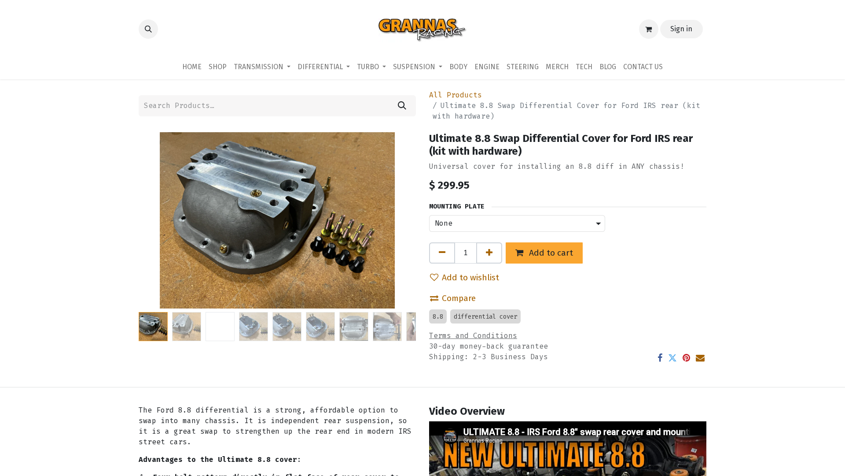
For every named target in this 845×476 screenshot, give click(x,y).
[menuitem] (192, 67)
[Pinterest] (686, 357)
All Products (455, 95)
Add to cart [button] (550, 253)
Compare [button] (459, 298)
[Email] (700, 357)
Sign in (681, 29)
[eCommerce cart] (648, 29)
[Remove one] (442, 253)
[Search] (402, 105)
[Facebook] (660, 357)
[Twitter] (672, 357)
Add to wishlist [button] (470, 277)
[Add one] (489, 253)
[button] (148, 29)
